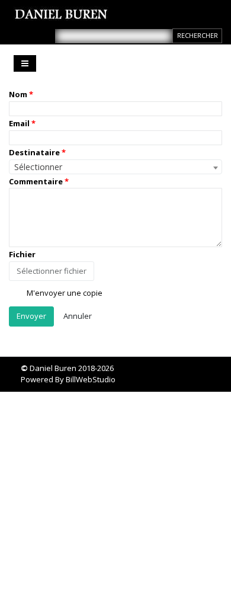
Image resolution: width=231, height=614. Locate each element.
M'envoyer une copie (63, 293)
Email (19, 123)
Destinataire (34, 152)
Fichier (22, 254)
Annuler (77, 316)
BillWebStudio (91, 379)
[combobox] (115, 166)
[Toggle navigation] (25, 63)
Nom (18, 94)
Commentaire (36, 181)
